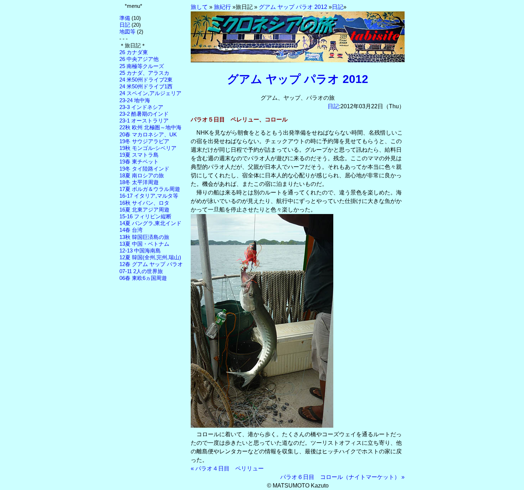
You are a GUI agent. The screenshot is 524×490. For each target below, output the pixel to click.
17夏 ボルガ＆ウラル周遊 (149, 189)
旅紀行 (222, 7)
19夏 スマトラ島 (139, 155)
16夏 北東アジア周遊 (144, 210)
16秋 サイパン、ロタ (144, 203)
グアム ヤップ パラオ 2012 (293, 7)
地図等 (127, 32)
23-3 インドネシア (141, 107)
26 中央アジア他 (139, 59)
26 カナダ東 (133, 52)
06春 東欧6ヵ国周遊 (143, 278)
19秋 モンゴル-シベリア (147, 148)
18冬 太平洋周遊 (139, 182)
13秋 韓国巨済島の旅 (144, 237)
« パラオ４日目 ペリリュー (227, 468)
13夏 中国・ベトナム (144, 244)
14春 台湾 (131, 230)
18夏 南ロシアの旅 (141, 175)
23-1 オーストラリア (144, 121)
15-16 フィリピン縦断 (145, 216)
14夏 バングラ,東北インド (150, 223)
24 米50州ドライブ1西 (146, 86)
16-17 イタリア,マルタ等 (148, 196)
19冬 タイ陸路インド (144, 169)
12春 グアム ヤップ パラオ (151, 264)
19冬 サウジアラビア (144, 141)
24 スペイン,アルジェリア (150, 93)
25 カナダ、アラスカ (144, 73)
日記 (124, 25)
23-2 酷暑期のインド (144, 114)
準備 (124, 18)
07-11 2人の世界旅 (141, 271)
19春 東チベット (139, 162)
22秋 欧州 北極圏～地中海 (150, 127)
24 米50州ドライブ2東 (146, 80)
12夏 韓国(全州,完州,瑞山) (150, 257)
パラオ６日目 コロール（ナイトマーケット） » (342, 477)
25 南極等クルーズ (141, 66)
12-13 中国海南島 (140, 251)
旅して (199, 7)
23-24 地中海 (134, 100)
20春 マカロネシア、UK (148, 134)
